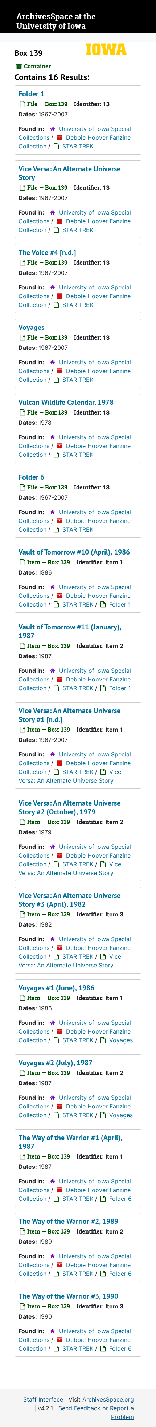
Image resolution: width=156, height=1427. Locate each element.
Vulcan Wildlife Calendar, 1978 (66, 402)
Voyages (31, 327)
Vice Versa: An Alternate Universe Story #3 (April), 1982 (69, 900)
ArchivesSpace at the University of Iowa (56, 21)
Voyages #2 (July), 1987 (56, 1062)
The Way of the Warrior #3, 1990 (68, 1296)
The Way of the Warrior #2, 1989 (68, 1221)
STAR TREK (77, 146)
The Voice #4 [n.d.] (47, 252)
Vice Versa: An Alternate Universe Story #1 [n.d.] (69, 715)
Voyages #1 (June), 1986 (56, 987)
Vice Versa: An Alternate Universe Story (69, 173)
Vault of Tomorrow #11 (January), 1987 (70, 631)
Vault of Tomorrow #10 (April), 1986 (74, 552)
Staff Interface (43, 1399)
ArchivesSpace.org (108, 1399)
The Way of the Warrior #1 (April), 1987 (70, 1142)
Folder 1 (31, 94)
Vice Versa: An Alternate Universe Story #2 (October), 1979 (69, 807)
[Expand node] (148, 37)
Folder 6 (31, 477)
